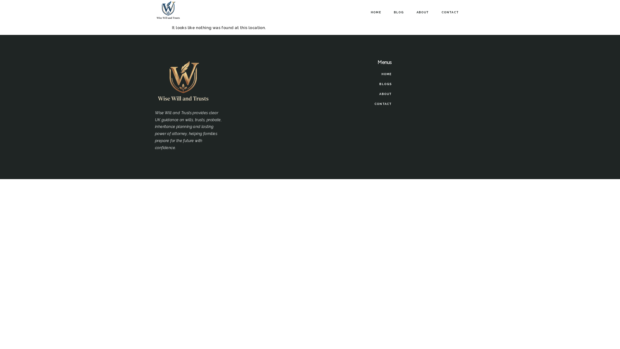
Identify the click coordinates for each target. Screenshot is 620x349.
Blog (399, 12)
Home (376, 12)
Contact (450, 12)
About (423, 12)
